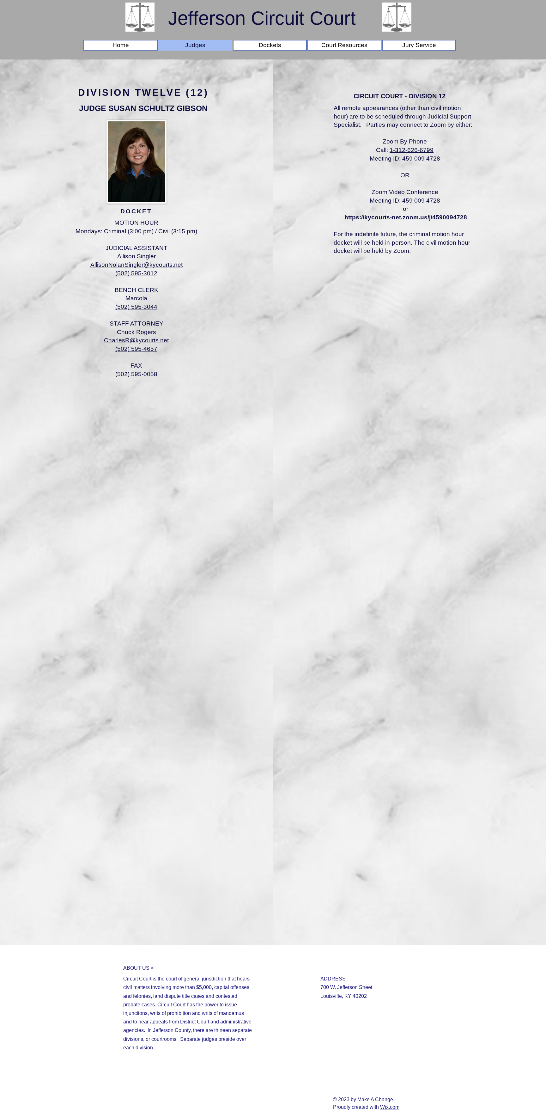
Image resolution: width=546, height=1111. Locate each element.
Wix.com (389, 1107)
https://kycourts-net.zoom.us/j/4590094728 (405, 217)
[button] (270, 45)
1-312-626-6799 (412, 150)
